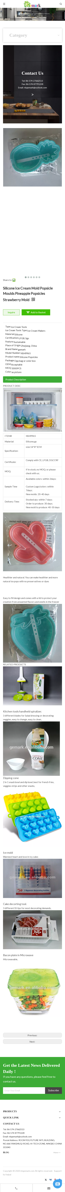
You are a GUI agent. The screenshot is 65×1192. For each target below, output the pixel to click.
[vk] (51, 1180)
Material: (10, 334)
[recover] (57, 1187)
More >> (57, 1152)
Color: (8, 371)
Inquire (11, 312)
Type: (8, 326)
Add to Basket (38, 312)
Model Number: (13, 352)
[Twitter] (46, 1180)
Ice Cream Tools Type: (16, 330)
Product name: (12, 356)
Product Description (15, 379)
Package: (10, 360)
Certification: (12, 337)
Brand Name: (11, 349)
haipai (8, 1174)
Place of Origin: (13, 345)
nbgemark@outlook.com (20, 1136)
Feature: (9, 341)
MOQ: (8, 368)
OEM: (8, 364)
